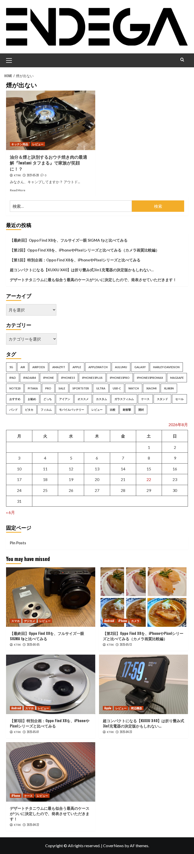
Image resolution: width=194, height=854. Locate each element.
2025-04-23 (126, 732)
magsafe (177, 377)
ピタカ (29, 409)
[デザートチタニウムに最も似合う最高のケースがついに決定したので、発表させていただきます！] (50, 772)
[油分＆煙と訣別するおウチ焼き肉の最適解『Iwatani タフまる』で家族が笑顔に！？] (50, 120)
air (22, 367)
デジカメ (29, 621)
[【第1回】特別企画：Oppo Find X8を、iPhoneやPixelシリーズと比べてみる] (50, 684)
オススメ (83, 399)
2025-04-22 (33, 825)
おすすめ (14, 399)
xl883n (169, 388)
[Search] (182, 59)
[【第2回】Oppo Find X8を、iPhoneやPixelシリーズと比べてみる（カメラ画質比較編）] (143, 597)
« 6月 (10, 512)
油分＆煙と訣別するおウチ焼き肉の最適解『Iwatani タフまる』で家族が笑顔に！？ (48, 163)
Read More (17, 190)
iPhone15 (68, 377)
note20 (14, 388)
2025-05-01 (33, 732)
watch (133, 388)
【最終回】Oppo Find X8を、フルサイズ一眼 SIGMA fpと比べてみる (69, 240)
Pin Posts (18, 542)
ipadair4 (29, 377)
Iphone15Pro (120, 377)
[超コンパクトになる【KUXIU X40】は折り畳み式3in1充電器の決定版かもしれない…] (143, 684)
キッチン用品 (19, 144)
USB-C (117, 388)
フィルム (46, 409)
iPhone (122, 621)
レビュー (37, 144)
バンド (13, 409)
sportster (80, 388)
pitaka (33, 388)
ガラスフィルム (124, 399)
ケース (145, 399)
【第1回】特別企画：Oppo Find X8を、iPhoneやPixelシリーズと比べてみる (75, 260)
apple (76, 367)
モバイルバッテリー (71, 409)
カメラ (135, 621)
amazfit (58, 367)
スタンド (162, 399)
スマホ (15, 621)
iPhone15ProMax (150, 377)
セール (179, 399)
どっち (47, 399)
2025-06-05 (33, 644)
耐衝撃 (127, 409)
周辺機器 (136, 708)
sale (62, 388)
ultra (100, 388)
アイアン (64, 399)
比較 (112, 409)
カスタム (101, 399)
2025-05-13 (126, 644)
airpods (38, 367)
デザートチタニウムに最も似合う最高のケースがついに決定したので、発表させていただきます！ (93, 279)
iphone (48, 377)
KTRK (17, 175)
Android (109, 621)
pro (48, 388)
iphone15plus (92, 377)
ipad (12, 377)
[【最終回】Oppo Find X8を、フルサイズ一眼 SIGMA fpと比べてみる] (50, 597)
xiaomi (151, 388)
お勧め (32, 399)
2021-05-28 (33, 175)
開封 (141, 409)
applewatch (98, 367)
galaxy (140, 367)
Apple (107, 708)
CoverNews (113, 845)
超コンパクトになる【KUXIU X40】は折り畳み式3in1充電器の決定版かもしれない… (82, 269)
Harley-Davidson (166, 367)
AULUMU (121, 367)
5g (11, 367)
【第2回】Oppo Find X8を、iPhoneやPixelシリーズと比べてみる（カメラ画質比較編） (84, 250)
